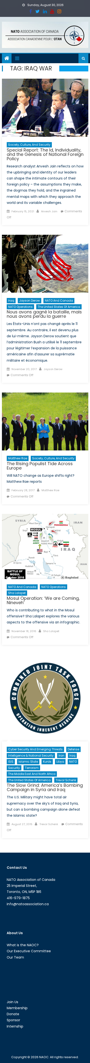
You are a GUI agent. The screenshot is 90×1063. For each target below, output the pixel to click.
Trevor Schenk (66, 780)
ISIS (10, 761)
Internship (15, 1026)
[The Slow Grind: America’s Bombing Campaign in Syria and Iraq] (45, 698)
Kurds (47, 761)
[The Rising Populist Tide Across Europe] (45, 421)
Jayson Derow (29, 300)
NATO (73, 761)
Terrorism (32, 768)
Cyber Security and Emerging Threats (35, 749)
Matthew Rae (17, 458)
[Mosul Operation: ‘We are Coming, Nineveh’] (45, 546)
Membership (17, 1008)
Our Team (15, 957)
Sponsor (13, 1020)
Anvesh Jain (49, 211)
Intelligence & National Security (31, 755)
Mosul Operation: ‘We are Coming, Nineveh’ (43, 600)
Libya (60, 761)
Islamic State (28, 761)
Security (14, 768)
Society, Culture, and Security (29, 145)
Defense (73, 749)
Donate (13, 1014)
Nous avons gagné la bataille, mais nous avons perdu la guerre (44, 314)
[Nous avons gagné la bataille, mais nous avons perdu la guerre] (45, 264)
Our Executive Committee (29, 951)
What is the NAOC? (23, 945)
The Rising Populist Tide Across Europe (40, 466)
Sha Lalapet (17, 593)
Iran (61, 755)
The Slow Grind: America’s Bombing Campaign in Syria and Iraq (45, 787)
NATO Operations (20, 307)
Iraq (11, 300)
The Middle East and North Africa (31, 774)
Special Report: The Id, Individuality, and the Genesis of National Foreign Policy (45, 154)
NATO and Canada (59, 300)
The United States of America (59, 307)
